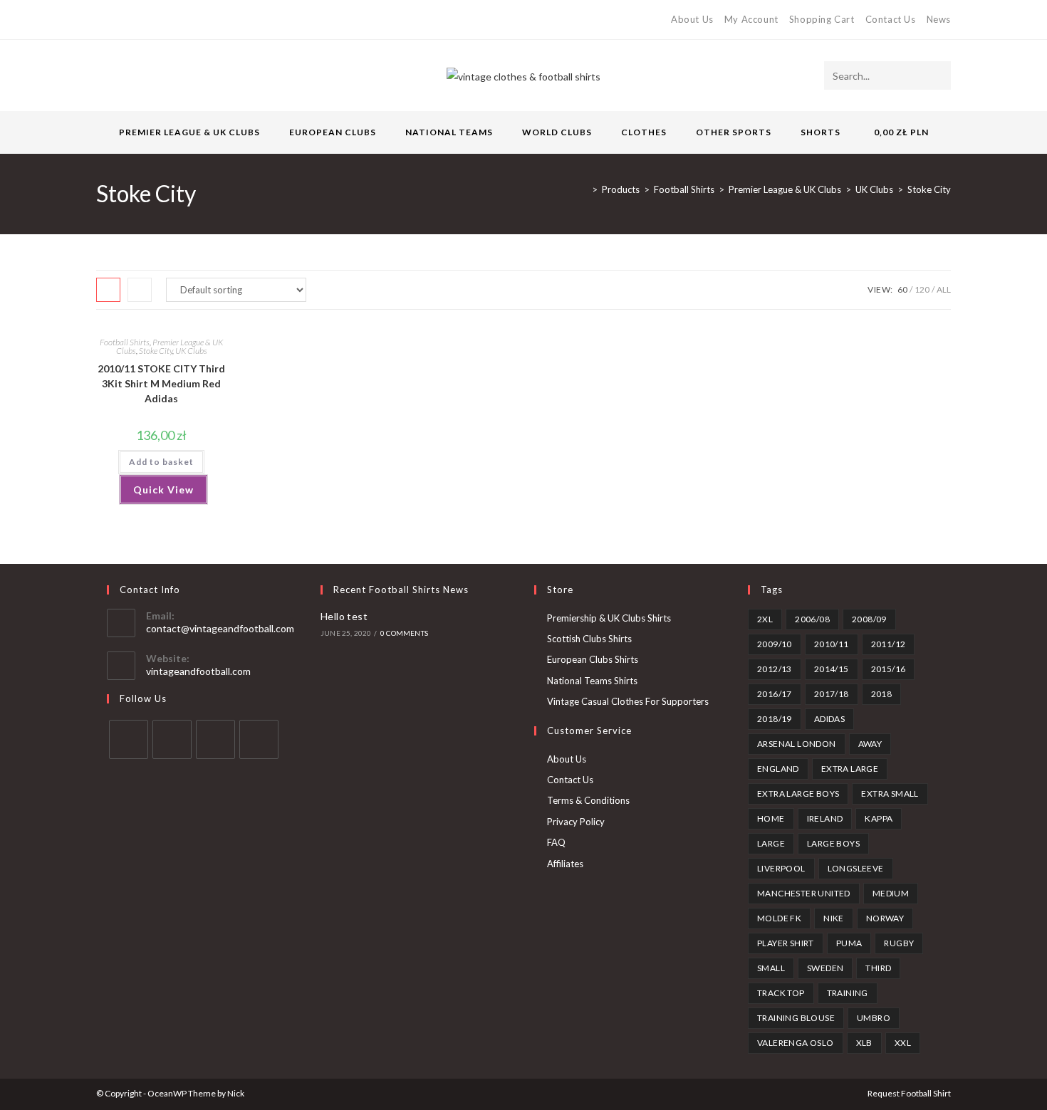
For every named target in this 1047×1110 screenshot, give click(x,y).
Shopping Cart (822, 19)
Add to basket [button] (161, 461)
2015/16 (888, 669)
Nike (833, 918)
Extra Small (889, 793)
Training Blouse (796, 1017)
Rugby (899, 943)
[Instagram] (149, 20)
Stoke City (929, 189)
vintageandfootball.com (198, 671)
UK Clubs (191, 350)
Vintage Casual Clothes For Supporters (628, 701)
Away (870, 743)
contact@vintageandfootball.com (220, 628)
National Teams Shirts (592, 680)
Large (771, 843)
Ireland (825, 818)
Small (771, 968)
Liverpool (781, 868)
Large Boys (833, 843)
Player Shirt (785, 943)
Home (771, 818)
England (778, 768)
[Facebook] (116, 20)
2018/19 (774, 718)
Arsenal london (796, 743)
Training (847, 993)
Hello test (344, 616)
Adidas (829, 718)
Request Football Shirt (909, 1093)
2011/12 (888, 644)
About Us (692, 19)
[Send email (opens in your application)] (165, 20)
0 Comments (404, 633)
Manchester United (803, 893)
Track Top (781, 993)
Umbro (873, 1017)
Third (878, 968)
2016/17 (774, 693)
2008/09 (869, 619)
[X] (102, 20)
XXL (903, 1042)
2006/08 (812, 619)
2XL (765, 619)
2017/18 (831, 693)
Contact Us (890, 19)
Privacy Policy (576, 821)
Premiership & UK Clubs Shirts (609, 618)
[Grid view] (108, 290)
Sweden (825, 968)
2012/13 (774, 669)
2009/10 (774, 644)
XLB (864, 1042)
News (939, 19)
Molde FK (779, 918)
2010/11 (831, 644)
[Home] (584, 189)
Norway (885, 918)
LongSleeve (856, 868)
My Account (751, 19)
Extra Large (849, 768)
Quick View (163, 489)
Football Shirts (125, 342)
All (944, 289)
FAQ (556, 842)
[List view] (139, 290)
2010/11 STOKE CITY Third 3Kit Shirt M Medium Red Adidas (161, 383)
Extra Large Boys (798, 793)
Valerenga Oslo (795, 1042)
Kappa (878, 818)
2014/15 (831, 669)
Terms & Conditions (588, 800)
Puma (849, 943)
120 (922, 289)
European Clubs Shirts (592, 659)
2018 (881, 693)
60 (902, 289)
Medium (890, 893)
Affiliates (565, 863)
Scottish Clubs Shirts (589, 638)
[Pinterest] (133, 20)
